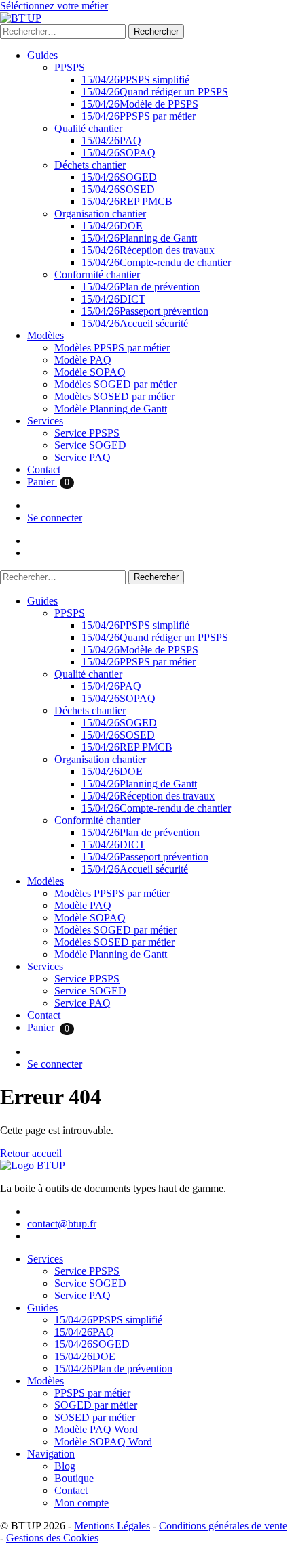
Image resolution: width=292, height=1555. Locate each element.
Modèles (45, 335)
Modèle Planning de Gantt (110, 408)
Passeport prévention (144, 311)
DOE (112, 226)
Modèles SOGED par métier (115, 384)
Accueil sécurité (134, 323)
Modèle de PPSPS (139, 104)
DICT (113, 299)
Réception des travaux (148, 250)
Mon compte (81, 1502)
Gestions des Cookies (52, 1537)
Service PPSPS (87, 433)
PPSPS (69, 67)
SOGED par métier (95, 1405)
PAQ (111, 140)
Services (45, 420)
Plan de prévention (140, 286)
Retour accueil (31, 1153)
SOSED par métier (94, 1417)
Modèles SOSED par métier (114, 396)
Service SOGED (90, 445)
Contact (43, 469)
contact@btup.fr (61, 1223)
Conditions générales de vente (223, 1525)
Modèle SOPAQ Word (103, 1441)
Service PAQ (82, 457)
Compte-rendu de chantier (156, 262)
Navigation (51, 1454)
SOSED (118, 189)
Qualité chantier (88, 128)
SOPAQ (118, 152)
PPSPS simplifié (135, 79)
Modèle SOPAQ (90, 372)
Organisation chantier (100, 213)
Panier (48, 481)
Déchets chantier (90, 165)
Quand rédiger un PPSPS (154, 91)
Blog (64, 1466)
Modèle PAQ (82, 360)
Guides (42, 55)
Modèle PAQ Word (96, 1429)
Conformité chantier (97, 274)
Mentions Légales (112, 1525)
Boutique (74, 1478)
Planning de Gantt (139, 238)
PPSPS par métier (138, 116)
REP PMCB (126, 201)
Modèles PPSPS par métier (112, 347)
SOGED (119, 177)
